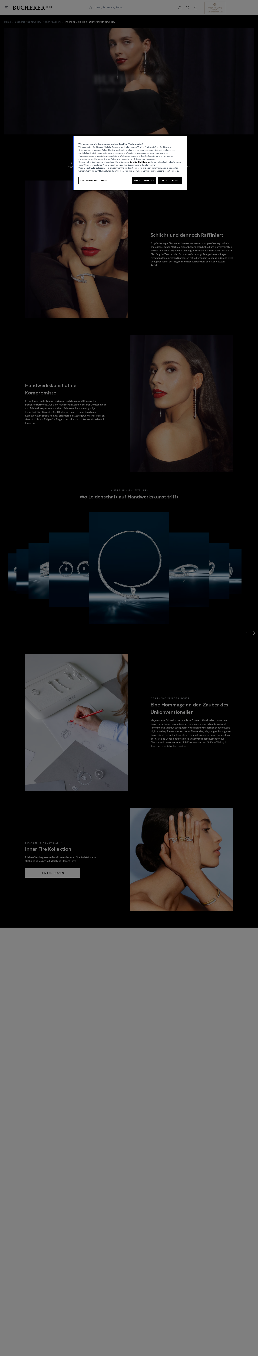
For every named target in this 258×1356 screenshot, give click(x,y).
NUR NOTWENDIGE (144, 180)
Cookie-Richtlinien (139, 162)
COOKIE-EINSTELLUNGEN (93, 180)
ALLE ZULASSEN (170, 180)
